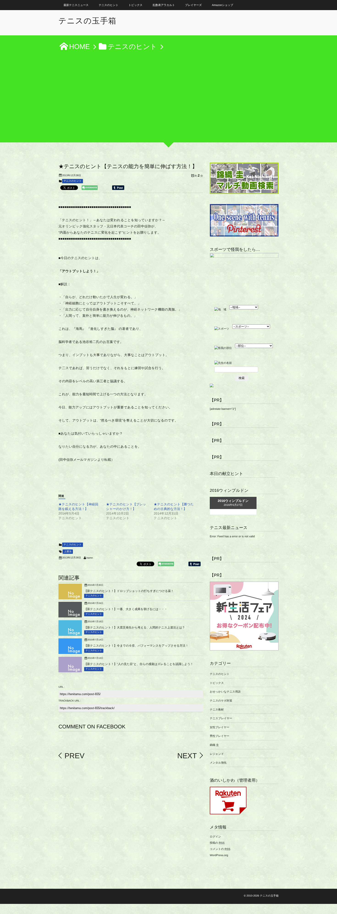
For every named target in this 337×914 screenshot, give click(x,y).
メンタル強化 (218, 762)
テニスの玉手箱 (87, 21)
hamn (89, 558)
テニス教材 (217, 709)
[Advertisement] (168, 99)
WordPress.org (219, 855)
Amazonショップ (222, 5)
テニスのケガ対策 (221, 700)
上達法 (68, 551)
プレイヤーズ (193, 5)
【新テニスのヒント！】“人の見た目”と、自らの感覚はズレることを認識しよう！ (138, 664)
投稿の (217, 842)
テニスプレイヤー (221, 718)
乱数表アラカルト (164, 5)
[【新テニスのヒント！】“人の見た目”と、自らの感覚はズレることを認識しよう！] (70, 670)
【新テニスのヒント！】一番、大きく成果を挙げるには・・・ (125, 609)
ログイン (215, 836)
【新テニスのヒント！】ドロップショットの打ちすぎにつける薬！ (129, 591)
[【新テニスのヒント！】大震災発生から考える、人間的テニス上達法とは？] (70, 634)
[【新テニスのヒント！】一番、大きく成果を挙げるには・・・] (70, 615)
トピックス (135, 5)
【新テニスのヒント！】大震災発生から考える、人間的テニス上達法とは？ (134, 627)
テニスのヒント (109, 5)
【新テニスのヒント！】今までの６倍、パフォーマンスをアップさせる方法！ (136, 645)
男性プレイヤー (219, 736)
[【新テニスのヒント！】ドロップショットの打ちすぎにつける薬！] (70, 597)
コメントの (220, 849)
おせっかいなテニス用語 (225, 691)
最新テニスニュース (76, 5)
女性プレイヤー (219, 727)
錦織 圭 (214, 745)
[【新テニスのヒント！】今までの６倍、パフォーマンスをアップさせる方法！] (70, 652)
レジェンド (217, 754)
